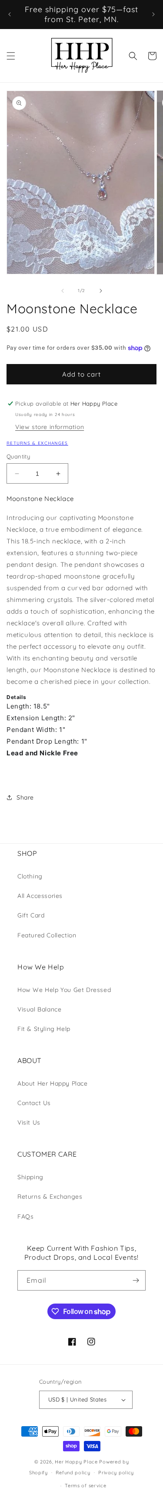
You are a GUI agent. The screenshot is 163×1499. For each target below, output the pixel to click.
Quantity (18, 456)
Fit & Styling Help (43, 1029)
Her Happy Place (76, 1462)
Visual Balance (39, 1009)
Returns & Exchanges (37, 443)
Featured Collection (46, 935)
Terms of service (85, 1486)
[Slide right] (100, 290)
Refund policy (73, 1473)
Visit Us (28, 1122)
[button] (10, 55)
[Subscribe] (135, 1280)
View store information (49, 427)
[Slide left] (62, 290)
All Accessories (40, 896)
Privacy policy (116, 1473)
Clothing (30, 876)
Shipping (30, 1177)
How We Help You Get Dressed (64, 990)
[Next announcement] (153, 14)
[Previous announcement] (9, 14)
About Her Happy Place (52, 1083)
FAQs (25, 1216)
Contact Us (34, 1103)
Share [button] (25, 797)
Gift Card (30, 915)
